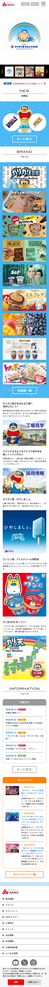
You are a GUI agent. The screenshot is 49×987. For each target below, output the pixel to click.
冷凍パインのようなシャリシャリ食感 (21, 759)
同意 (16, 982)
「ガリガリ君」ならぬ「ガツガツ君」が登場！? (24, 737)
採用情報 (9, 941)
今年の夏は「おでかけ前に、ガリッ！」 (21, 749)
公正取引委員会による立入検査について (28, 83)
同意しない (33, 982)
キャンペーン (11, 911)
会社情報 (9, 935)
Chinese (35, 4)
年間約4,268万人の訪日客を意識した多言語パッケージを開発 (24, 724)
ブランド (9, 905)
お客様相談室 (11, 947)
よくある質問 (11, 953)
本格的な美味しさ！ (14, 713)
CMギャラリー (12, 917)
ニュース (9, 929)
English (25, 4)
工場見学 (9, 923)
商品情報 (9, 899)
